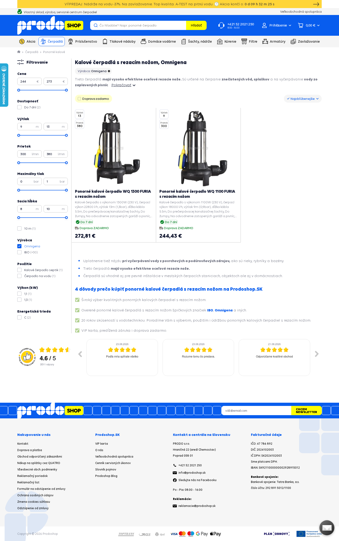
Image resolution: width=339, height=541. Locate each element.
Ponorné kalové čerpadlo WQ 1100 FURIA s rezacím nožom (197, 194)
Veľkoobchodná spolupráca (114, 456)
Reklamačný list (28, 482)
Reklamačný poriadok (32, 476)
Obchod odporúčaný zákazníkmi (39, 456)
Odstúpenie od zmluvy (33, 508)
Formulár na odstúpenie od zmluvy (41, 489)
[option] (133, 357)
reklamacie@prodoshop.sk (197, 506)
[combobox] (303, 99)
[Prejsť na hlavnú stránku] (50, 25)
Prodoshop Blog (106, 476)
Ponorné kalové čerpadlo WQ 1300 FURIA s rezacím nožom (113, 194)
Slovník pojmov (105, 469)
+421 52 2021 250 (190, 465)
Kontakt (22, 443)
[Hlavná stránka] (19, 52)
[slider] (18, 90)
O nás (99, 450)
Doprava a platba (29, 450)
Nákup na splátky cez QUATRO (38, 463)
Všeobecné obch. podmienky (37, 469)
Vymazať (182, 25)
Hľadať (196, 25)
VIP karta (101, 443)
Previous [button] (80, 354)
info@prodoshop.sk (192, 472)
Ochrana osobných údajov (35, 495)
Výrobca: (92, 71)
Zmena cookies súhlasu (33, 501)
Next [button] (317, 354)
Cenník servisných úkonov (113, 463)
